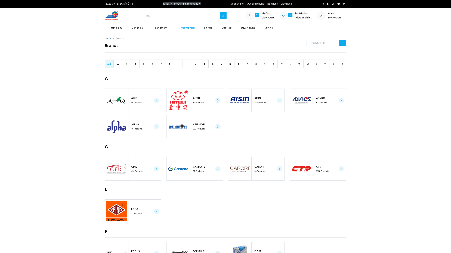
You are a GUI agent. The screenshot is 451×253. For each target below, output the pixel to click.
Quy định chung (255, 3)
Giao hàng (286, 3)
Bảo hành (272, 3)
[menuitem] (116, 28)
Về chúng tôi (237, 3)
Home (108, 38)
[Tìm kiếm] (223, 15)
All (109, 64)
